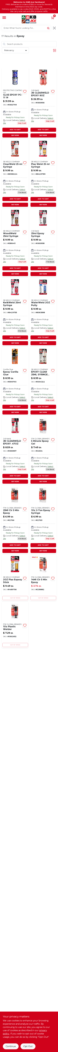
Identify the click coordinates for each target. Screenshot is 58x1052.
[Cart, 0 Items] (52, 17)
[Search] (48, 28)
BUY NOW (15, 135)
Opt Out (28, 1046)
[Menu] (4, 17)
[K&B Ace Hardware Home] (29, 19)
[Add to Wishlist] (25, 91)
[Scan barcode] (54, 28)
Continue (11, 1046)
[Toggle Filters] (54, 50)
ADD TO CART (15, 130)
